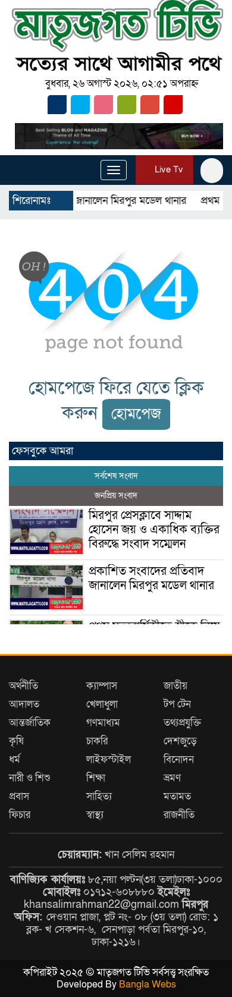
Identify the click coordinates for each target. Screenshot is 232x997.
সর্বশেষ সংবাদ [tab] (116, 476)
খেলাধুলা (102, 704)
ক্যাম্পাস (101, 686)
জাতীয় (175, 686)
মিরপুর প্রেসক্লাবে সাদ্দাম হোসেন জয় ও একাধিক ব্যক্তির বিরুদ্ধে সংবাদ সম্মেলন (154, 530)
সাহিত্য (99, 796)
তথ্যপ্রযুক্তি (182, 722)
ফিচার (19, 815)
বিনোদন (179, 759)
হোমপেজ (136, 414)
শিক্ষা (95, 778)
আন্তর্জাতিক (30, 722)
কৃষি (16, 741)
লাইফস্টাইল (108, 759)
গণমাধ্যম (103, 722)
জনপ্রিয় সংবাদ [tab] (116, 495)
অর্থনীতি (23, 686)
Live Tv (167, 169)
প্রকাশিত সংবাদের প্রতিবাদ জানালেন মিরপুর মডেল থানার (151, 578)
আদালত (24, 704)
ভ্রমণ (172, 778)
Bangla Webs (147, 984)
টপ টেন (177, 704)
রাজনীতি (179, 815)
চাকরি (97, 741)
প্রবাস (19, 796)
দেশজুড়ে (180, 741)
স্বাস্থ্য (95, 815)
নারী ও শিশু (30, 778)
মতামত (177, 796)
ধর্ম (14, 759)
